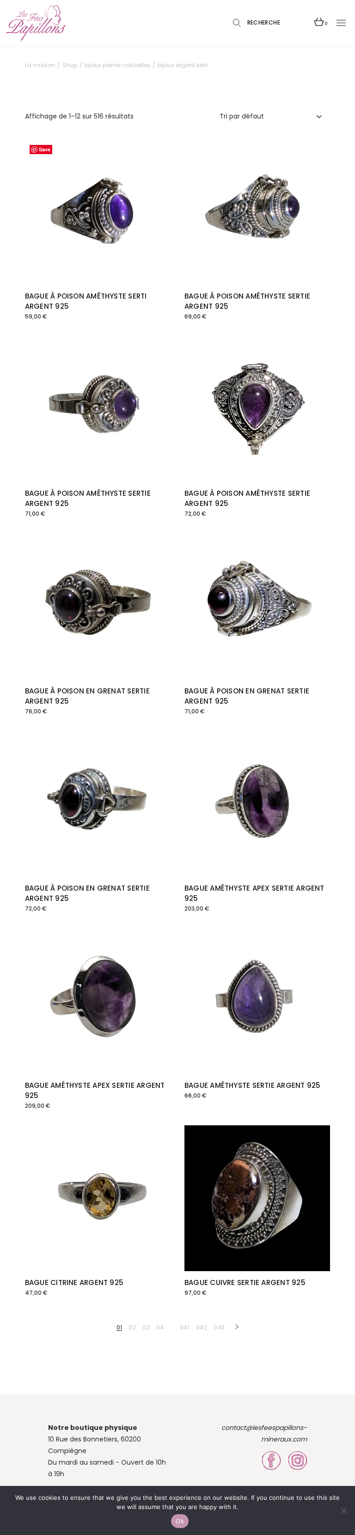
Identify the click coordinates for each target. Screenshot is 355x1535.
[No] (343, 1510)
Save (44, 149)
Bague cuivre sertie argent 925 (245, 1282)
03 (146, 1327)
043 (219, 1327)
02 (132, 1327)
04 (160, 1327)
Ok (180, 1521)
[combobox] (271, 116)
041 (185, 1327)
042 (201, 1327)
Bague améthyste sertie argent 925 (252, 1085)
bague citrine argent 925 (74, 1282)
